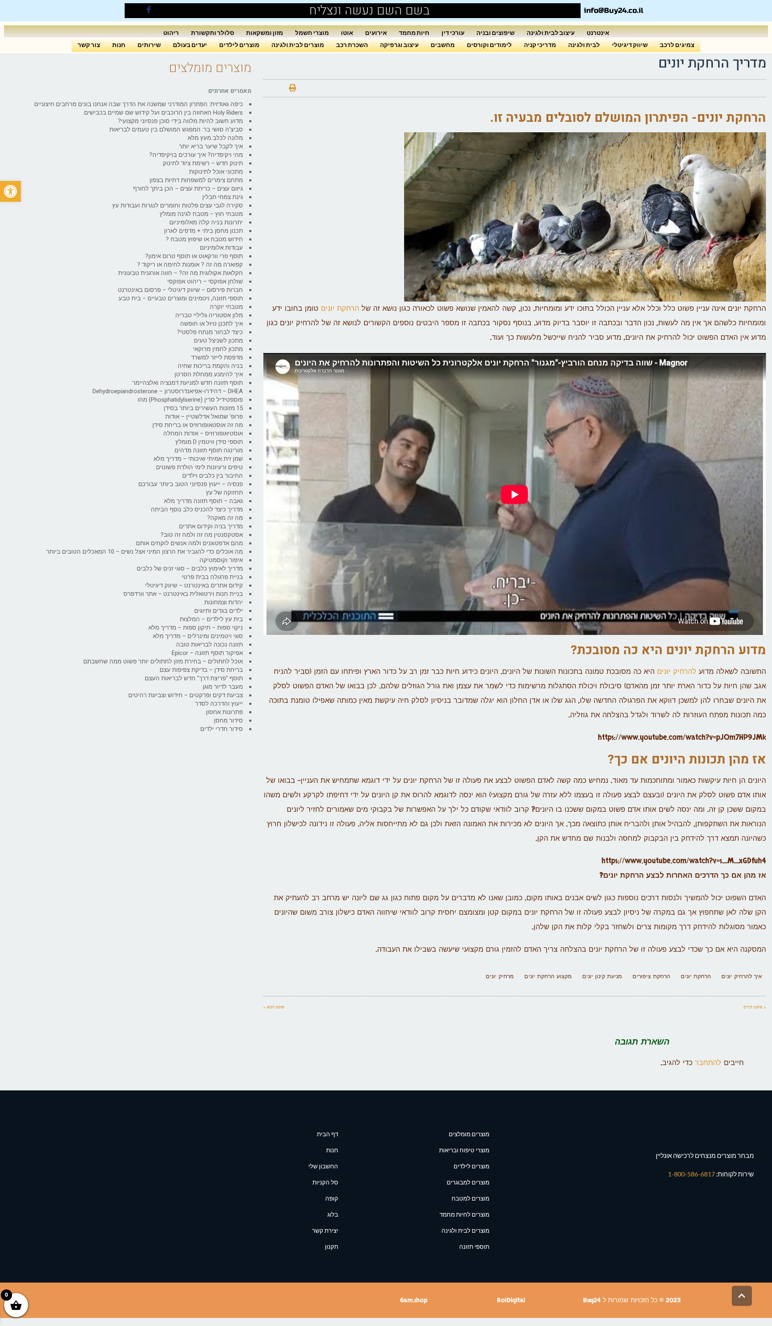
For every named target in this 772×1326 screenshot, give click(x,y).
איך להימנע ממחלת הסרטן (209, 374)
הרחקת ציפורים (651, 976)
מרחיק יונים (500, 976)
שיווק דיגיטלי (630, 44)
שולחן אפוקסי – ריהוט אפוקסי (205, 281)
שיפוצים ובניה (495, 32)
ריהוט (171, 32)
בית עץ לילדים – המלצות (211, 619)
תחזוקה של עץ (224, 492)
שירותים (149, 44)
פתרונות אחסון (224, 712)
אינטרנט (598, 32)
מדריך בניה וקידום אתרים (211, 526)
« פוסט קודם (754, 1006)
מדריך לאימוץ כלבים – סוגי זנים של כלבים (190, 568)
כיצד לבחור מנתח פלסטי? (210, 332)
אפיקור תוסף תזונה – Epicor (207, 653)
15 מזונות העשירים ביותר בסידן (203, 408)
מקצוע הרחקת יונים (548, 976)
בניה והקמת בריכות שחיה (210, 365)
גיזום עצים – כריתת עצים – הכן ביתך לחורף (188, 188)
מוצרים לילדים (239, 44)
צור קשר (89, 44)
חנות (118, 44)
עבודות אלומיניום (221, 247)
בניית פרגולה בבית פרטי (212, 577)
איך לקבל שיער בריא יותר (211, 146)
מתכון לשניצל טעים (218, 340)
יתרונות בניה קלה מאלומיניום (206, 222)
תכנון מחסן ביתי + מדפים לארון (203, 230)
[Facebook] (148, 10)
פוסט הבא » (273, 1006)
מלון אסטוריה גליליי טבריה (209, 315)
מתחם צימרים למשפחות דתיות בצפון (196, 180)
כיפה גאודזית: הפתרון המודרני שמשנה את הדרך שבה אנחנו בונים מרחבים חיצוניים (138, 104)
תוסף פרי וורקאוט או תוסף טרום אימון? (194, 256)
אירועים (376, 32)
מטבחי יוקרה (226, 306)
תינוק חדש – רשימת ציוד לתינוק (203, 163)
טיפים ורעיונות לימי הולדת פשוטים (199, 467)
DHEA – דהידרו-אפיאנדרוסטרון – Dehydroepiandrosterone (167, 391)
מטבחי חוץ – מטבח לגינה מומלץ (201, 214)
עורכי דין (452, 32)
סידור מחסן (228, 720)
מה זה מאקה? (225, 517)
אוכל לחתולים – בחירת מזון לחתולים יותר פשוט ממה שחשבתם (163, 661)
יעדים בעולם (190, 44)
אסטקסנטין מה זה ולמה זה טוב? (201, 534)
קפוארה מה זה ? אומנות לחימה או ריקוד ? (190, 264)
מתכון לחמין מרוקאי (218, 349)
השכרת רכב (352, 44)
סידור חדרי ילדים (221, 729)
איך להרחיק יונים (741, 976)
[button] (10, 191)
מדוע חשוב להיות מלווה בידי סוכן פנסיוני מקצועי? (180, 121)
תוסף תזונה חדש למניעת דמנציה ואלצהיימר (187, 382)
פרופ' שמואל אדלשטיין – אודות (204, 416)
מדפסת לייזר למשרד (217, 357)
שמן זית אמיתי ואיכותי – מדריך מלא (198, 458)
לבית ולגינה (584, 44)
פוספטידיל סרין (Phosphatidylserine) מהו (190, 399)
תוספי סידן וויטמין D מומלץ (209, 441)
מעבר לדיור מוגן (223, 686)
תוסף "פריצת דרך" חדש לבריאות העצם (194, 678)
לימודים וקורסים (489, 44)
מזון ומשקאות (264, 32)
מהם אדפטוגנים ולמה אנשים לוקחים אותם (189, 543)
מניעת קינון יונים (602, 976)
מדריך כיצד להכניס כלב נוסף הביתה (197, 509)
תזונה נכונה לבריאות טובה (209, 644)
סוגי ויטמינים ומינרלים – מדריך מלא (198, 636)
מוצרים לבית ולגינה (297, 44)
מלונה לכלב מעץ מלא (215, 138)
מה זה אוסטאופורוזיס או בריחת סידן (197, 425)
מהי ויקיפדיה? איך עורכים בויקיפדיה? (196, 154)
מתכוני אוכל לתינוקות (216, 171)
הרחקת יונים (340, 309)
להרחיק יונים (676, 672)
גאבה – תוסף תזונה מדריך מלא (203, 501)
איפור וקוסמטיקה (221, 560)
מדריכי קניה (540, 44)
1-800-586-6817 (692, 1174)
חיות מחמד (414, 32)
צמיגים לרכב (677, 44)
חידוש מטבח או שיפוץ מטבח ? (204, 239)
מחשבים (443, 44)
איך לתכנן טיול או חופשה (211, 323)
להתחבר (708, 1063)
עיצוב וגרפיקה (399, 44)
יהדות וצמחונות (223, 602)
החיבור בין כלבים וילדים (212, 475)
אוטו (347, 32)
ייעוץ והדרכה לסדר (219, 703)
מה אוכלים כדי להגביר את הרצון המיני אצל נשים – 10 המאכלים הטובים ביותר (144, 551)
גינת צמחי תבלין (222, 197)
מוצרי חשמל (312, 32)
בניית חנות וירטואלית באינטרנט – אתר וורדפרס (183, 593)
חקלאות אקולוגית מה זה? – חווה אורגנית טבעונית (180, 273)
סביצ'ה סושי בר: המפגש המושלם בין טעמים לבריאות (176, 129)
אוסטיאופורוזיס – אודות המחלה (203, 433)
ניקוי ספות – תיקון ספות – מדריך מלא (195, 627)
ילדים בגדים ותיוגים (218, 610)
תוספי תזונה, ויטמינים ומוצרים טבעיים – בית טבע (181, 298)
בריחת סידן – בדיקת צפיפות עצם (201, 669)
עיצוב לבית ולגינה (551, 32)
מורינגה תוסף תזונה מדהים (209, 450)
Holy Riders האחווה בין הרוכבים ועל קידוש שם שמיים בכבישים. (163, 112)
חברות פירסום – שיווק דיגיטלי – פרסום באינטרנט (180, 290)
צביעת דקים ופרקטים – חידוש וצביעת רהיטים (185, 695)
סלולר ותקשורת (212, 32)
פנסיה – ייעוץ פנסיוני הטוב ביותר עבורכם (190, 484)
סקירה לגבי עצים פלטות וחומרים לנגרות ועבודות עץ (177, 205)
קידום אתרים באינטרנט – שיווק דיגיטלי (194, 585)
